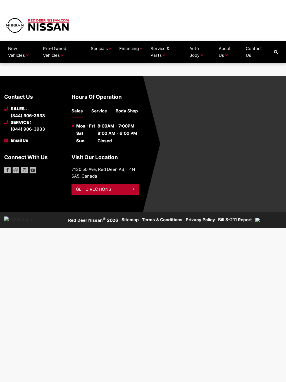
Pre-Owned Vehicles (54, 52)
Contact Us (254, 52)
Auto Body (194, 52)
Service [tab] (99, 111)
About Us (225, 52)
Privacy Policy (200, 219)
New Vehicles (16, 52)
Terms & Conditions (162, 219)
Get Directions (93, 189)
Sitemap (130, 219)
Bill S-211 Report (235, 219)
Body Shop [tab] (127, 111)
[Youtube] (33, 170)
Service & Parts (160, 52)
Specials (99, 48)
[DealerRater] (16, 170)
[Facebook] (7, 170)
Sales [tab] (77, 111)
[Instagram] (24, 170)
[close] (276, 4)
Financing (129, 48)
